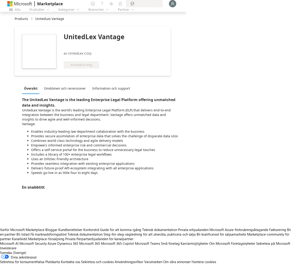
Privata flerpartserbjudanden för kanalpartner (99, 238)
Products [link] (21, 18)
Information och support (111, 88)
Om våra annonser (177, 261)
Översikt (31, 88)
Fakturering (277, 229)
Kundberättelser (70, 229)
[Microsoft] (19, 3)
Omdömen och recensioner (65, 88)
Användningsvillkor (129, 261)
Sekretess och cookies (97, 261)
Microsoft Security (33, 243)
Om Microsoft (219, 243)
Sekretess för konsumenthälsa (22, 261)
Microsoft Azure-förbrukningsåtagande (239, 229)
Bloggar (51, 229)
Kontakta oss (70, 261)
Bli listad (23, 234)
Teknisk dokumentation (159, 229)
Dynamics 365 (67, 243)
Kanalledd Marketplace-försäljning (38, 238)
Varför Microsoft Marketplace (22, 229)
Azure (52, 243)
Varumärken (153, 261)
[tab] (32, 88)
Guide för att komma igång (120, 229)
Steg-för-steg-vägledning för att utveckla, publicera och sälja (149, 234)
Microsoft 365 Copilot (117, 243)
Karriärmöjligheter (194, 243)
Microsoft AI (9, 243)
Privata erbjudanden (193, 229)
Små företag (170, 243)
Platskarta (52, 261)
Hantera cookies (204, 261)
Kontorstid (91, 229)
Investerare (8, 248)
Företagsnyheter (243, 243)
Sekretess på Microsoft (273, 243)
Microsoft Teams (147, 243)
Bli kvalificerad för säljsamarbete (221, 234)
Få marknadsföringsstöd (48, 234)
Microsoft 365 (89, 243)
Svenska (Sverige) (13, 252)
